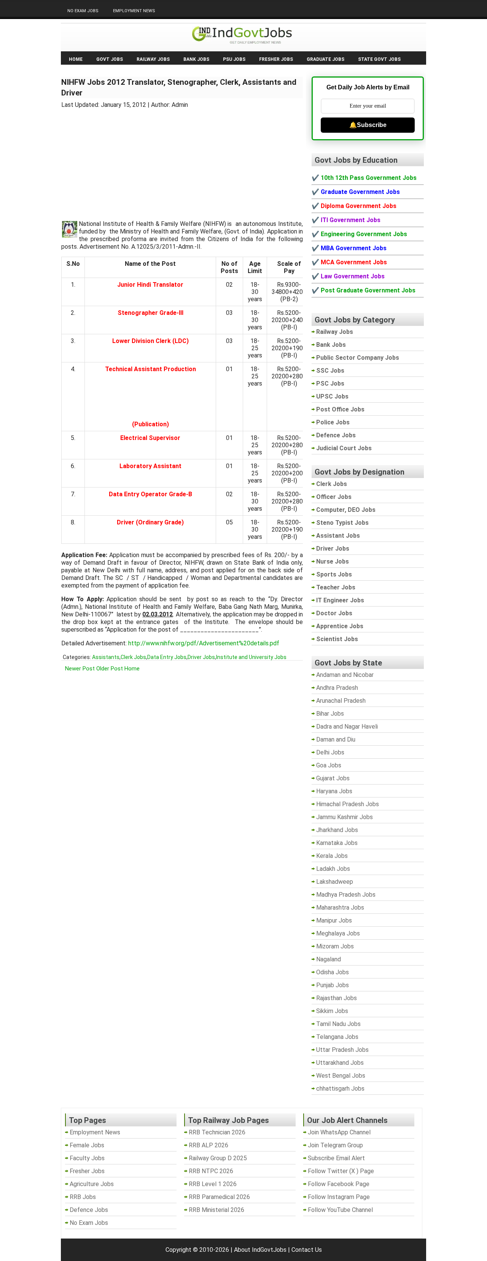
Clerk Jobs (133, 657)
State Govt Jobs (379, 59)
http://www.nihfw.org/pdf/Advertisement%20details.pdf (203, 643)
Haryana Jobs (334, 791)
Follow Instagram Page (339, 1197)
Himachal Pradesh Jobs (347, 804)
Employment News (134, 10)
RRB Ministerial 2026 (216, 1209)
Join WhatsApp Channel (339, 1132)
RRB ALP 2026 (208, 1145)
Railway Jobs (153, 59)
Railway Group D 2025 (218, 1158)
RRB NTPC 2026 (211, 1171)
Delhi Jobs (330, 752)
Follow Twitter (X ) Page (341, 1171)
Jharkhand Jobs (337, 830)
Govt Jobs (109, 59)
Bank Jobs (196, 59)
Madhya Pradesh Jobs (346, 894)
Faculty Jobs (87, 1158)
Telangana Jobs (337, 1036)
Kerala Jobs (332, 855)
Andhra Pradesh (337, 687)
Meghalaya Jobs (338, 933)
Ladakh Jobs (333, 868)
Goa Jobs (328, 765)
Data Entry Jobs (166, 657)
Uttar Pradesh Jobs (342, 1049)
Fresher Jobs (276, 59)
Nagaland (328, 959)
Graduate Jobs (325, 59)
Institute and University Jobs (251, 657)
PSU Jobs (234, 59)
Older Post (109, 668)
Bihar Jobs (330, 713)
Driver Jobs (201, 657)
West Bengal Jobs (340, 1075)
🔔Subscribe (368, 125)
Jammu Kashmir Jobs (344, 817)
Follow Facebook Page (338, 1184)
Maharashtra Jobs (340, 907)
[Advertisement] (182, 159)
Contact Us (306, 1249)
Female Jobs (87, 1145)
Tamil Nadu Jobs (338, 1024)
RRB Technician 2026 (217, 1132)
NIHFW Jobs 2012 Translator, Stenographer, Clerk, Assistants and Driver (178, 87)
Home (76, 59)
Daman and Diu (335, 739)
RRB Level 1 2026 (213, 1184)
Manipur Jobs (334, 920)
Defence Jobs (89, 1209)
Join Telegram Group (335, 1145)
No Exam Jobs (83, 10)
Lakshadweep (334, 881)
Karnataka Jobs (337, 842)
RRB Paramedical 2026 (219, 1197)
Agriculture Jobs (92, 1184)
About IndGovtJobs (260, 1249)
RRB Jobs (83, 1197)
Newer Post (80, 668)
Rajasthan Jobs (336, 998)
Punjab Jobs (332, 985)
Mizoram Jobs (335, 946)
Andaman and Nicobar (345, 674)
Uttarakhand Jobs (340, 1062)
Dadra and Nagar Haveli (347, 726)
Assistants (105, 657)
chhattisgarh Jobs (340, 1088)
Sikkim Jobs (332, 1011)
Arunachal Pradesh (341, 700)
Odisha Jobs (332, 972)
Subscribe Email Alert (336, 1158)
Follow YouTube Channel (340, 1209)
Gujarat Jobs (333, 778)
